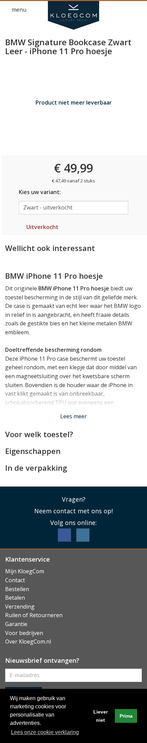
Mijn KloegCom (24, 571)
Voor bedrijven (24, 633)
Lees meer (73, 416)
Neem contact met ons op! (73, 511)
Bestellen (17, 589)
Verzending (20, 606)
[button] (125, 10)
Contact (15, 580)
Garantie (16, 624)
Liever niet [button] (100, 716)
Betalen (15, 597)
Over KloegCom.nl (28, 641)
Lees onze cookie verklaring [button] (45, 732)
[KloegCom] (73, 15)
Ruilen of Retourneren (34, 615)
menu (18, 9)
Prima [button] (126, 716)
